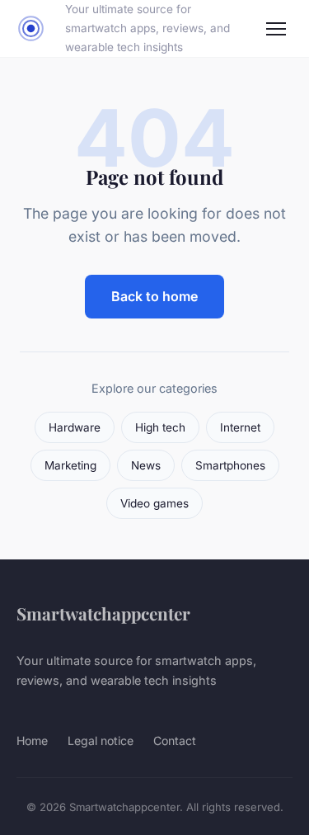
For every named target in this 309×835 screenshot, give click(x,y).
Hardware (75, 427)
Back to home (154, 296)
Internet (240, 427)
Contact (174, 741)
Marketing (70, 465)
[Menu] (276, 29)
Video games (154, 503)
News (146, 465)
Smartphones (230, 465)
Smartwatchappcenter (103, 613)
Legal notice (100, 741)
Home (32, 741)
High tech (160, 427)
